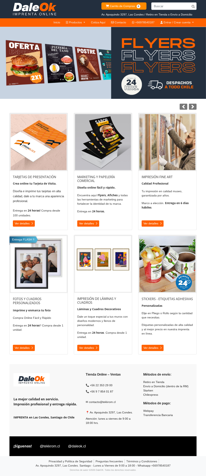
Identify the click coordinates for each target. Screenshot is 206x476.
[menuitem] (56, 22)
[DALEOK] (34, 9)
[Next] (193, 107)
